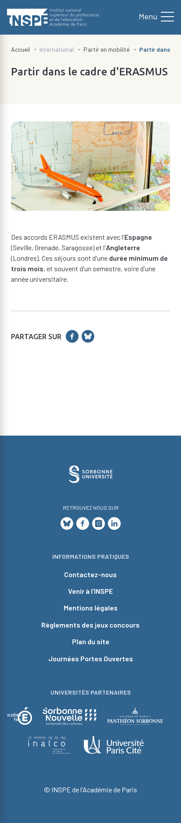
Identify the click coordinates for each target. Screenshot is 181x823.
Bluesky (67, 523)
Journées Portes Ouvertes (90, 658)
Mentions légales (91, 607)
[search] (153, 17)
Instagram (98, 523)
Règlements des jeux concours (90, 625)
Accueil (20, 49)
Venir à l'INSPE (90, 591)
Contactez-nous (90, 574)
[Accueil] (53, 17)
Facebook (82, 523)
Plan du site (90, 641)
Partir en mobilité (106, 49)
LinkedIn (114, 523)
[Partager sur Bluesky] (88, 336)
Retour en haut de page (159, 393)
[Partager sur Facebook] (72, 336)
